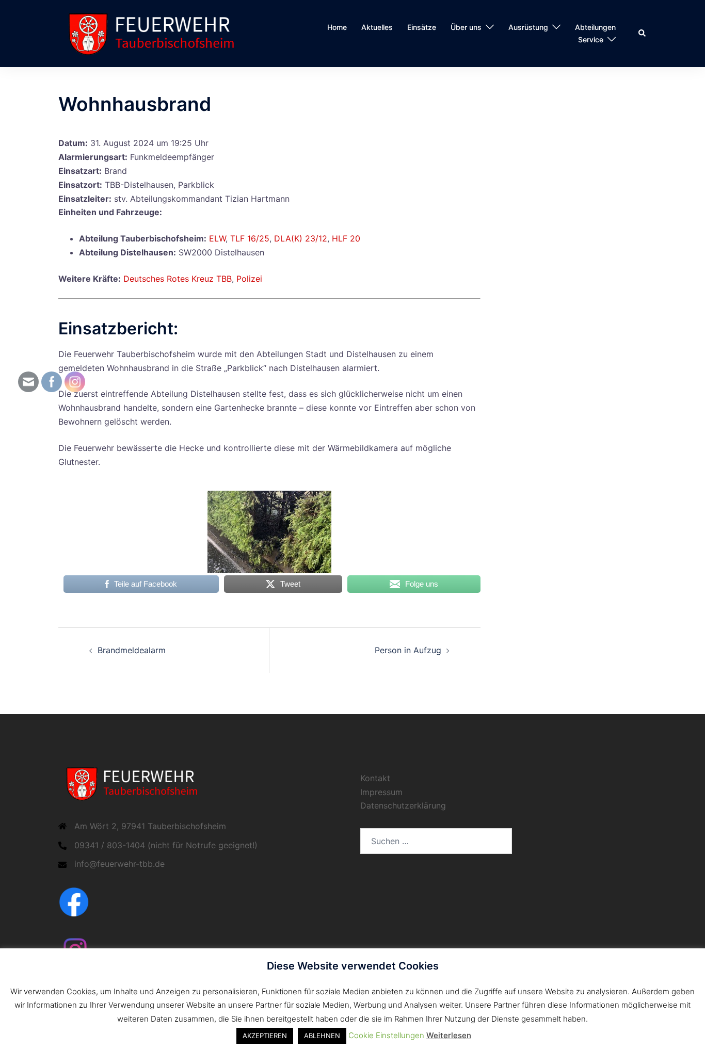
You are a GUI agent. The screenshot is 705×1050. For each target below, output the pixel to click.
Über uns (466, 27)
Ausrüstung (528, 27)
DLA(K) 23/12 (300, 238)
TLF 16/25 (249, 238)
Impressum (381, 792)
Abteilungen (595, 27)
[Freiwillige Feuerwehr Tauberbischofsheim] (156, 32)
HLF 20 (346, 238)
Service (590, 39)
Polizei (249, 278)
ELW (217, 238)
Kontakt (375, 778)
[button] (642, 33)
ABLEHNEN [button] (322, 1035)
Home (337, 27)
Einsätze (421, 27)
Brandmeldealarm (132, 650)
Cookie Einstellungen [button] (386, 1035)
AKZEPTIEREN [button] (265, 1035)
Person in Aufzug (408, 650)
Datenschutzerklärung (403, 805)
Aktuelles (377, 27)
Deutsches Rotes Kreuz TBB (177, 278)
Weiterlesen (448, 1035)
